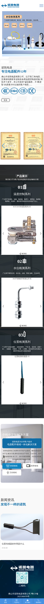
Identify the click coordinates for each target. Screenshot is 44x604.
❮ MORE (23, 254)
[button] (19, 49)
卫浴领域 (13, 472)
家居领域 (13, 466)
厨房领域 (34, 466)
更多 (5, 100)
